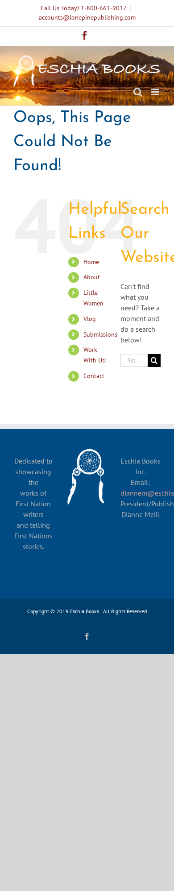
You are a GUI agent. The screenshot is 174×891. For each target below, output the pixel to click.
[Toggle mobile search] (137, 92)
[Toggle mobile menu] (156, 92)
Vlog (89, 319)
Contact (93, 376)
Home (91, 262)
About (91, 277)
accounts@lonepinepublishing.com (87, 17)
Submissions (100, 334)
